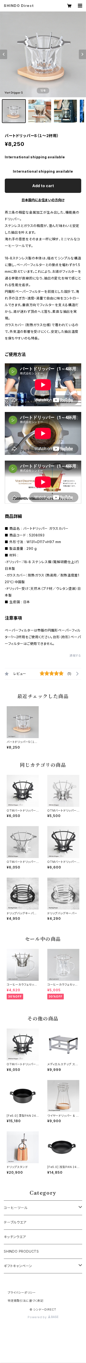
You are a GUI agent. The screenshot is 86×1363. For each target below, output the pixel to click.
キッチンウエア (15, 1237)
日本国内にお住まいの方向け (43, 200)
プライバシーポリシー (22, 1292)
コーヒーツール (16, 1208)
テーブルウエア (15, 1222)
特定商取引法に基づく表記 (25, 1300)
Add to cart (43, 185)
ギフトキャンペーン (18, 1266)
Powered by (38, 1317)
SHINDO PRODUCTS (21, 1251)
